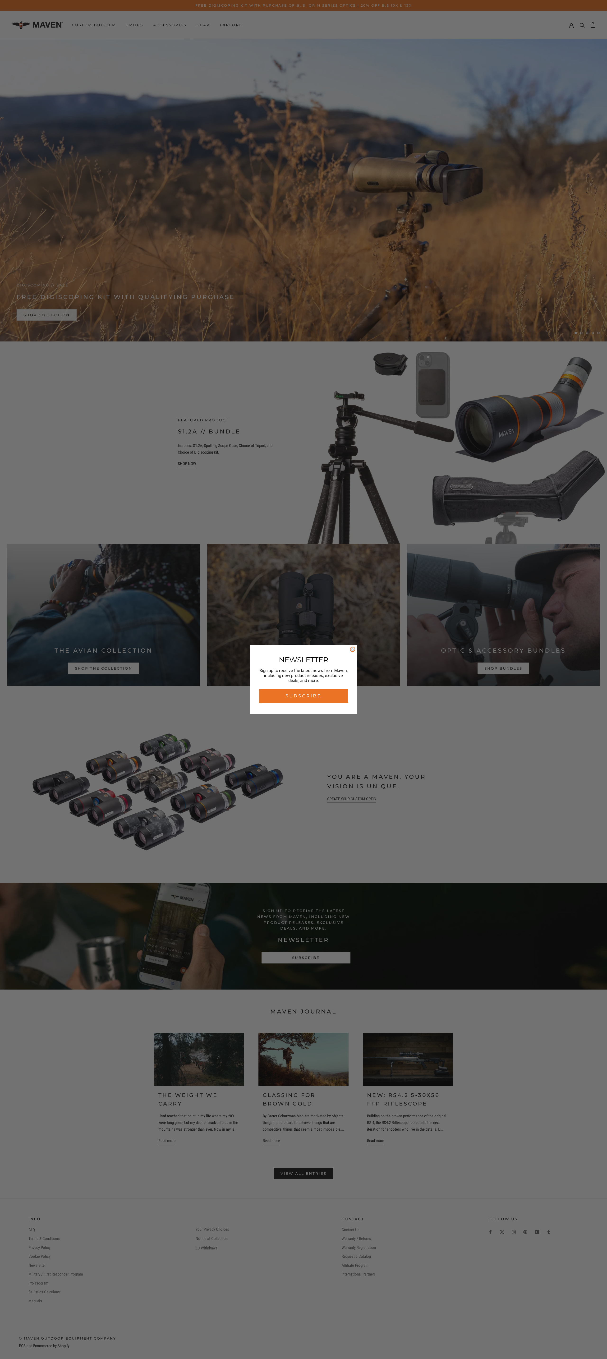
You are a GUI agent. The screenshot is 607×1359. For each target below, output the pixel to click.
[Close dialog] (352, 649)
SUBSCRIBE (303, 696)
